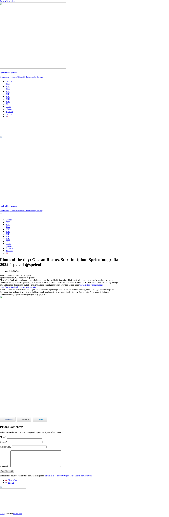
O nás (8, 106)
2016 (8, 96)
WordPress (17, 514)
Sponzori (9, 111)
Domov (9, 81)
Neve (2, 514)
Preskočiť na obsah (8, 1)
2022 (8, 89)
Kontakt (9, 114)
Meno (3, 437)
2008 (8, 104)
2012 (8, 101)
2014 (8, 99)
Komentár (5, 466)
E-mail (3, 442)
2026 (8, 84)
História (9, 109)
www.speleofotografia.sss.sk (91, 285)
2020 (8, 91)
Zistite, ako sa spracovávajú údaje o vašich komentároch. (68, 476)
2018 (8, 94)
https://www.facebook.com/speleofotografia (18, 287)
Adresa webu (5, 447)
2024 (8, 86)
